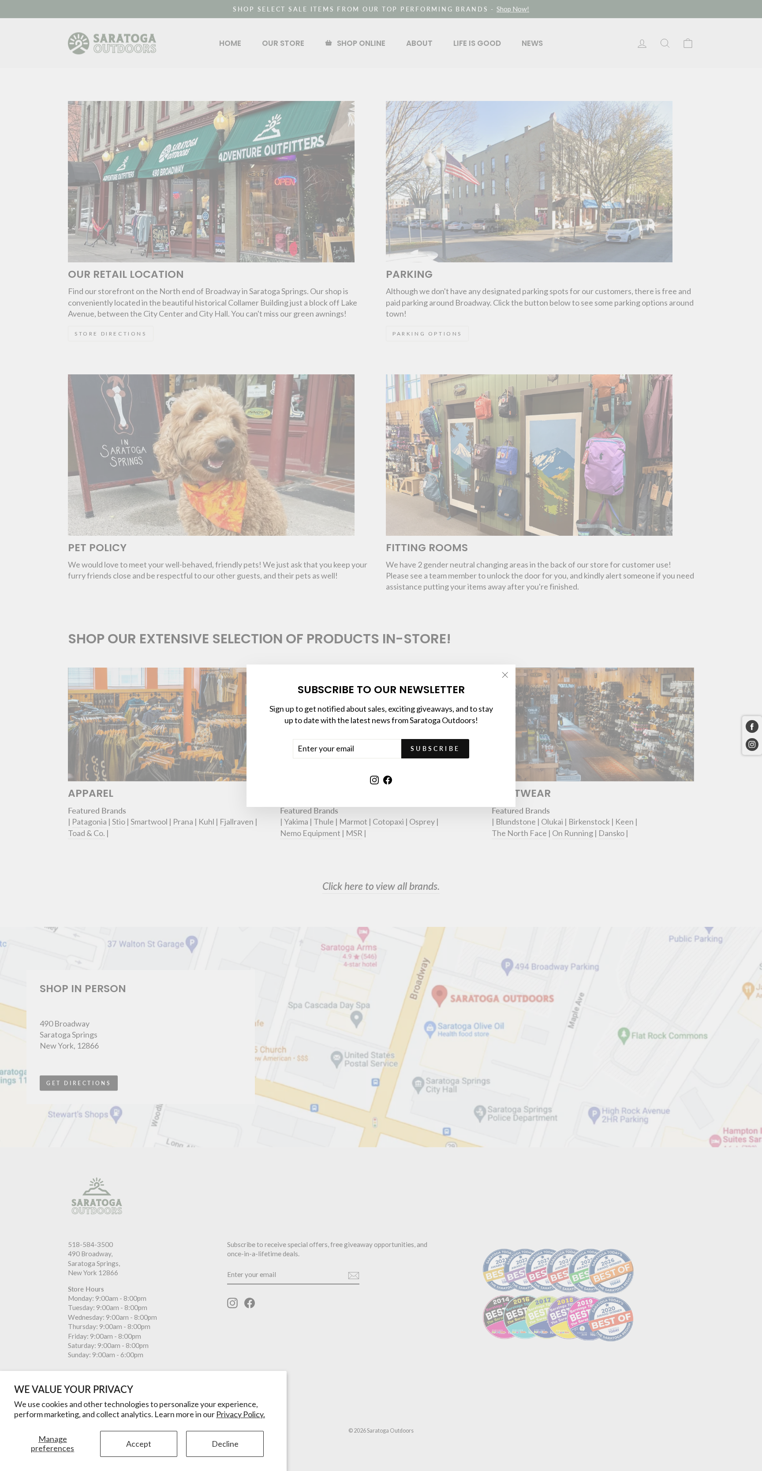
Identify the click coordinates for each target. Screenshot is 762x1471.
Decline (225, 1444)
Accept (138, 1444)
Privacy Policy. (240, 1414)
